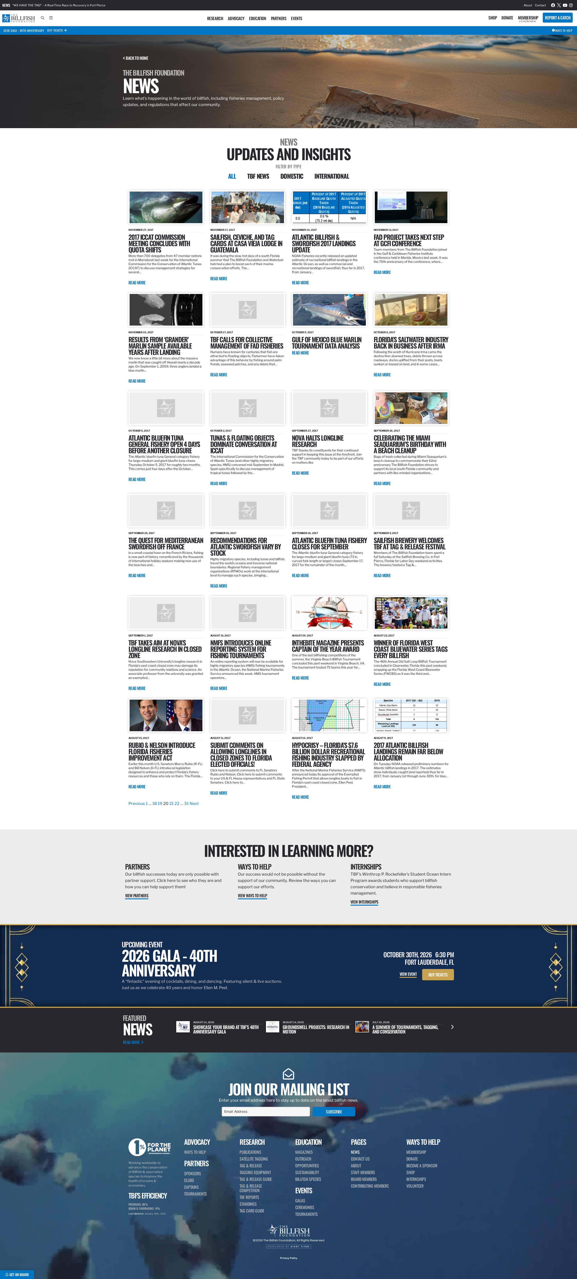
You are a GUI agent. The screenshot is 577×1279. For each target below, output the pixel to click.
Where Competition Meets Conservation (395, 1029)
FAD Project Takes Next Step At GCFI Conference (409, 240)
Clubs (189, 1180)
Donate (507, 18)
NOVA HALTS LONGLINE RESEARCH (317, 441)
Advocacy (236, 18)
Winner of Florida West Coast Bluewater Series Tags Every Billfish (410, 649)
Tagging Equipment (255, 1172)
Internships (365, 866)
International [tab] (331, 175)
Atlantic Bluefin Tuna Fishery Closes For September (329, 543)
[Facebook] (553, 5)
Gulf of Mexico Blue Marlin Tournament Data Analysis (326, 342)
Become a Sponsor (421, 1165)
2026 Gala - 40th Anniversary (23, 30)
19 (160, 803)
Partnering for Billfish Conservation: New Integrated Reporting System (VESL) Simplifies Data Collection (84, 5)
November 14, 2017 (304, 229)
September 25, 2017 (141, 533)
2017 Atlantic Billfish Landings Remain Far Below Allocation (408, 751)
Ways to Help (254, 866)
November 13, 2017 (386, 229)
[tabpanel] (288, 499)
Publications (250, 1152)
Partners (278, 18)
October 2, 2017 (221, 430)
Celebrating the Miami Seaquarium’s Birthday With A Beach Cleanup (410, 444)
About (528, 5)
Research (215, 18)
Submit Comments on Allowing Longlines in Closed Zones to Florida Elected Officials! (241, 754)
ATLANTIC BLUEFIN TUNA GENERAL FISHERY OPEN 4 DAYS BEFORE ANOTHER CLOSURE (164, 444)
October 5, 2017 (139, 430)
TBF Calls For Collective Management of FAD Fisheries (246, 342)
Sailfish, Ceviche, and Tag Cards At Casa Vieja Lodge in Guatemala (246, 243)
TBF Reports (249, 1197)
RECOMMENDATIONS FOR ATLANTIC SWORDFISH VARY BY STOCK (245, 546)
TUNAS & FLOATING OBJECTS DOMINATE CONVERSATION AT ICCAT (243, 444)
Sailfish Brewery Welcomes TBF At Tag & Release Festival (410, 543)
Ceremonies (304, 1207)
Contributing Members (370, 1186)
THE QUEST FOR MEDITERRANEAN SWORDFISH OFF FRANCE (165, 543)
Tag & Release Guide (256, 1179)
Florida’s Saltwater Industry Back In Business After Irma (411, 342)
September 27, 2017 (305, 430)
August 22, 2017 (384, 635)
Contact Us (360, 1159)
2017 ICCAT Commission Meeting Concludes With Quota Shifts (159, 243)
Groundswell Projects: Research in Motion (226, 1029)
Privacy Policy (288, 1258)
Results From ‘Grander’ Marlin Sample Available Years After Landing (160, 345)
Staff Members (363, 1172)
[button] (452, 1027)
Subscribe (334, 1112)
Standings (248, 1204)
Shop (492, 18)
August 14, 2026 (204, 1022)
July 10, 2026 (291, 1022)
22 (176, 803)
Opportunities (307, 1165)
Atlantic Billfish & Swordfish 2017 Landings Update (324, 243)
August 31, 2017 (220, 635)
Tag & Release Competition (251, 1188)
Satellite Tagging (254, 1159)
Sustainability (307, 1172)
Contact (540, 5)
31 (186, 803)
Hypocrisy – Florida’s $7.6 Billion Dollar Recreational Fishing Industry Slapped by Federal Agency (328, 754)
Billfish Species (308, 1179)
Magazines (304, 1152)
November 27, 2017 (140, 229)
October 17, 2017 (221, 332)
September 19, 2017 (223, 533)
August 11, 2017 (220, 738)
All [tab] (232, 175)
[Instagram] (571, 5)
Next (194, 803)
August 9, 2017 (383, 738)
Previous (136, 803)
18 (154, 803)
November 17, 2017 (222, 229)
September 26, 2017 (387, 430)
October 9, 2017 (303, 332)
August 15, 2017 (138, 738)
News (6, 5)
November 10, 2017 (140, 332)
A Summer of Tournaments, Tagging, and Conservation (315, 1029)
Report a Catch (557, 18)
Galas (300, 1200)
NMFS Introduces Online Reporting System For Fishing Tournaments (240, 649)
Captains (191, 1187)
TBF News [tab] (258, 175)
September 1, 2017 (140, 635)
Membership (528, 18)
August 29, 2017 (302, 635)
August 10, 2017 (302, 738)
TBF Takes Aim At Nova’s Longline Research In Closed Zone (164, 649)
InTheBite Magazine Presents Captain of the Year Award (328, 646)
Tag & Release (251, 1165)
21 (171, 803)
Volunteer (415, 1186)
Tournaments (195, 1194)
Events (296, 18)
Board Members (364, 1179)
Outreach (303, 1159)
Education (257, 18)
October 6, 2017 (385, 332)
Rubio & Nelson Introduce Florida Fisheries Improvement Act (161, 751)
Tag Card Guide (252, 1211)
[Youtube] (565, 5)
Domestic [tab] (291, 175)
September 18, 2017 (305, 533)
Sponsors (192, 1173)
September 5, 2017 (386, 533)
